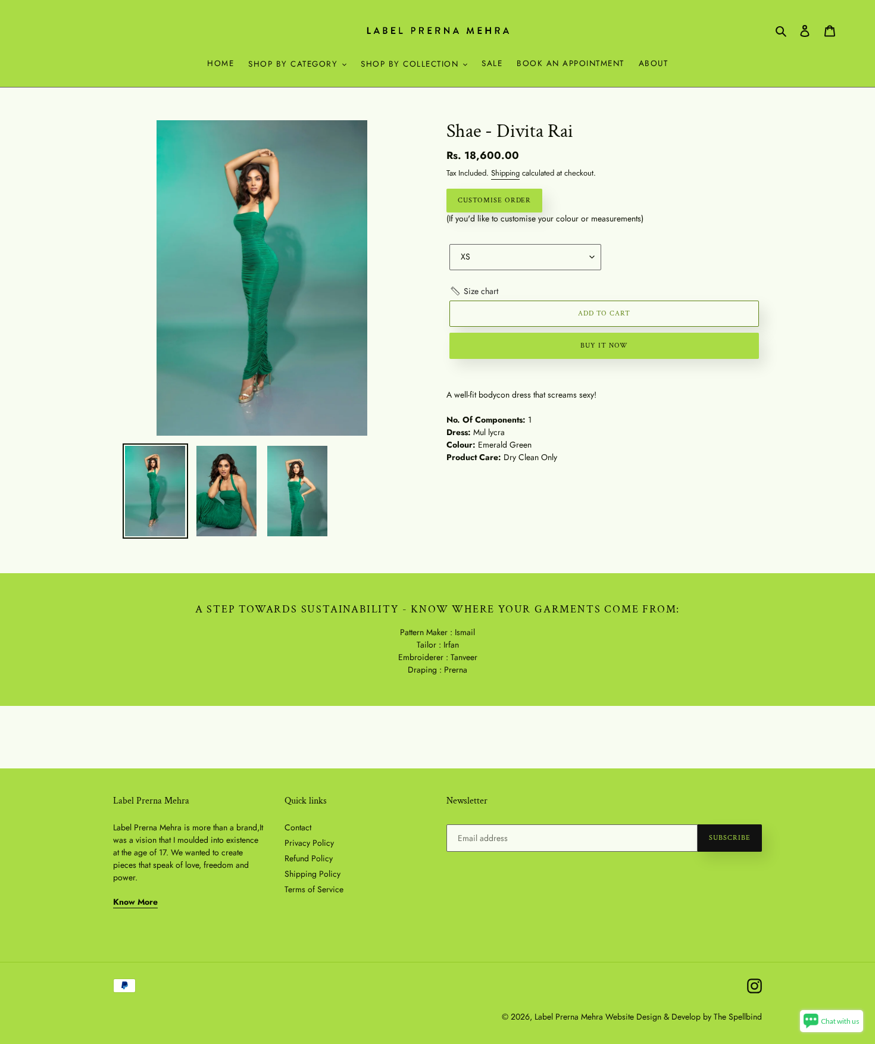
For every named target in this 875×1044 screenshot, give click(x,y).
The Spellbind (738, 1017)
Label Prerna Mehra (569, 1017)
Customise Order (494, 200)
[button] (473, 291)
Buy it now (604, 345)
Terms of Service (314, 889)
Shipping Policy (312, 874)
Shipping (505, 173)
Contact (298, 827)
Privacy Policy (309, 843)
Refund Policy (309, 858)
